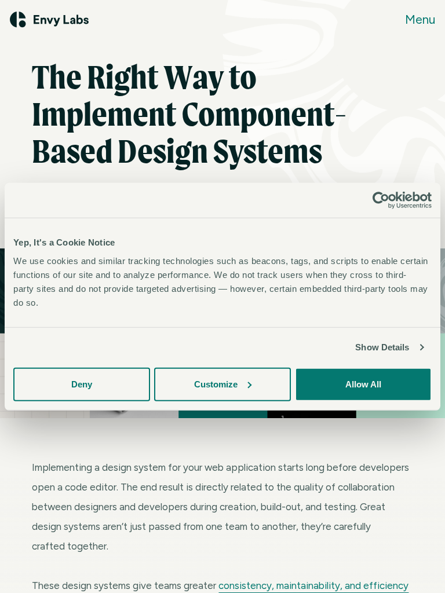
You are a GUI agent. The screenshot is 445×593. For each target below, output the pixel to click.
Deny (81, 384)
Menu (420, 19)
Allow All (363, 384)
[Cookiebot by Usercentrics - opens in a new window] (381, 200)
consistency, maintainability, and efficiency (313, 585)
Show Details (382, 347)
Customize (216, 384)
